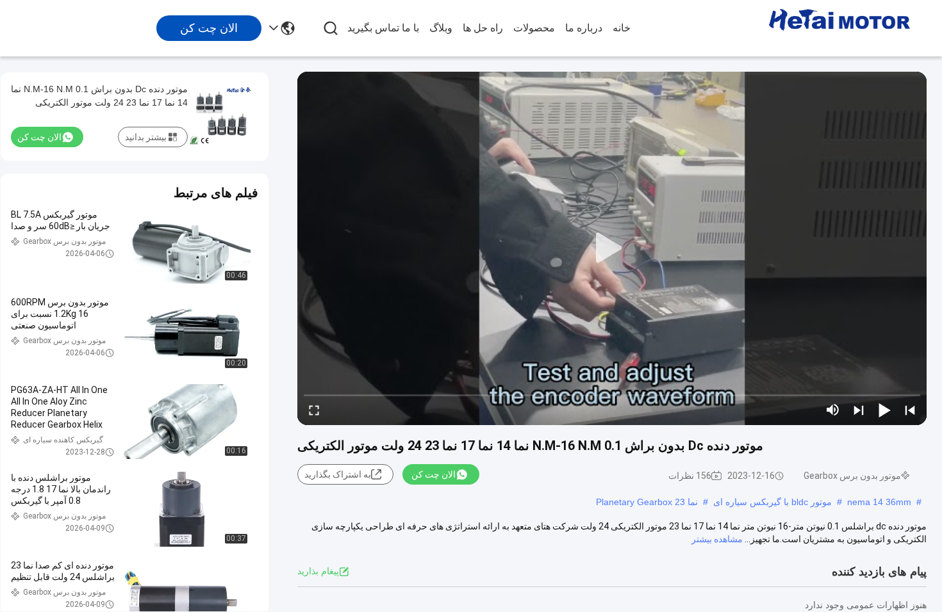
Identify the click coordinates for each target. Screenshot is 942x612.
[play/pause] (884, 409)
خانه (622, 27)
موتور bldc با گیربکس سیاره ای (772, 502)
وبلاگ (440, 27)
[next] (859, 409)
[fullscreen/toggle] (314, 409)
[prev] (910, 409)
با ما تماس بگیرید (383, 27)
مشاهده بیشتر (717, 539)
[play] (612, 248)
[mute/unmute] (833, 409)
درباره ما (583, 27)
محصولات (534, 27)
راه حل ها (483, 27)
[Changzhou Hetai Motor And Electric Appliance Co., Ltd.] (839, 28)
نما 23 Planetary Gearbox (647, 502)
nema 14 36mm (879, 502)
